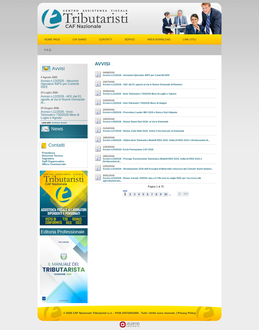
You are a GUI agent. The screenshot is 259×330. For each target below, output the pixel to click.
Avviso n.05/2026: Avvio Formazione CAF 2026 (128, 149)
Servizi (130, 39)
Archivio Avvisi (59, 122)
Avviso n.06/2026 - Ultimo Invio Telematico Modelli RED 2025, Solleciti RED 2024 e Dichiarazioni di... (156, 140)
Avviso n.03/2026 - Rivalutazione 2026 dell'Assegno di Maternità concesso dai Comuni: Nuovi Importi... (158, 169)
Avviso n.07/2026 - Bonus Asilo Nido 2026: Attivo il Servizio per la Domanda (143, 131)
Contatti (105, 39)
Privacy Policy (187, 312)
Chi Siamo (79, 39)
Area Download (158, 39)
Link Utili (189, 39)
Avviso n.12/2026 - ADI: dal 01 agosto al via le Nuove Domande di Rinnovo (142, 84)
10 (165, 194)
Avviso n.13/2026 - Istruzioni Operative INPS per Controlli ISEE (136, 75)
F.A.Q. (48, 49)
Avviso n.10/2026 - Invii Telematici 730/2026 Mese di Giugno (135, 103)
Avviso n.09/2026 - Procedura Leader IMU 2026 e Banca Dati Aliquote (140, 112)
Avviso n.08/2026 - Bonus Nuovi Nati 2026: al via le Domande (135, 121)
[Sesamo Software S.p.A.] (130, 324)
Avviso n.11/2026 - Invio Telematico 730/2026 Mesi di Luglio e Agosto (139, 93)
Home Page (52, 39)
